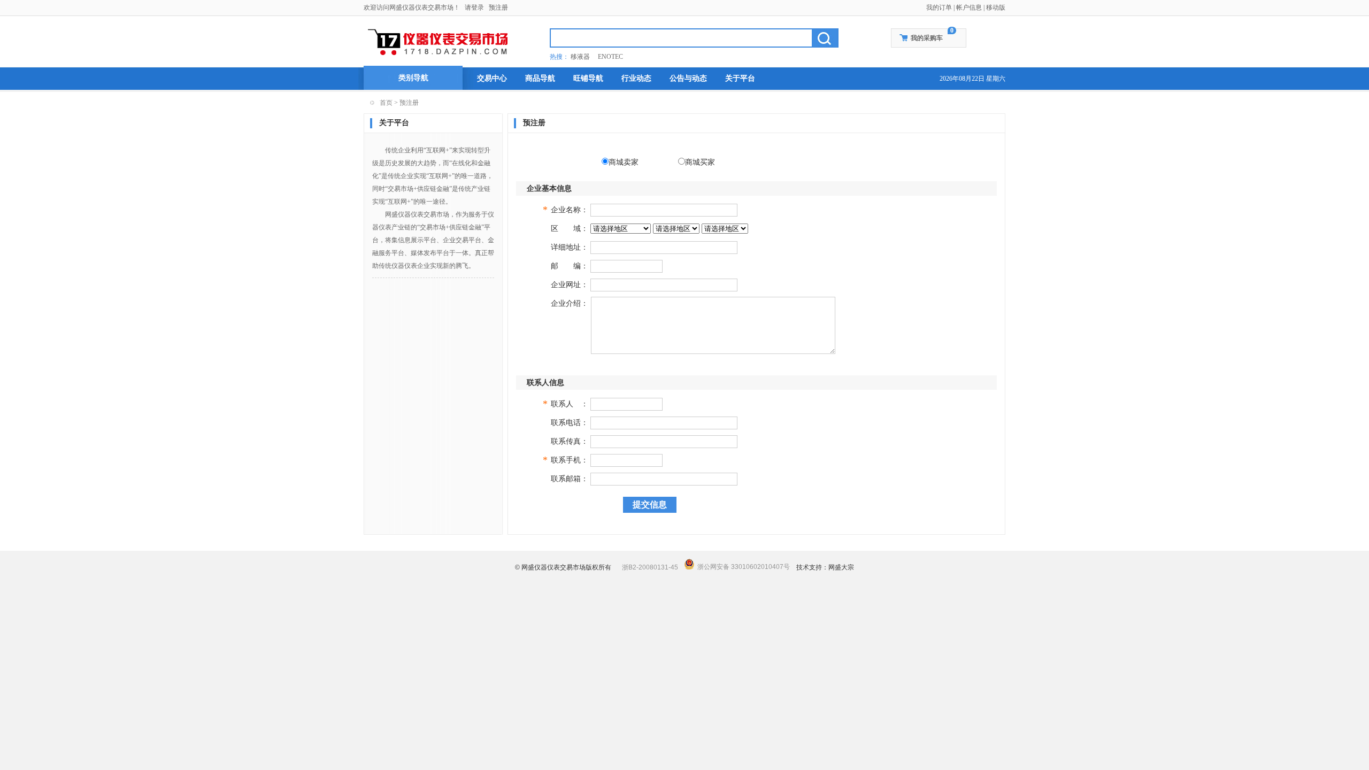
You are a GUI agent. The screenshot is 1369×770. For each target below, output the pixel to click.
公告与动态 (688, 78)
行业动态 (636, 78)
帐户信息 (969, 7)
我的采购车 (927, 38)
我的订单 (939, 7)
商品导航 (540, 78)
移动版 (995, 7)
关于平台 (740, 78)
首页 (386, 102)
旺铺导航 (588, 78)
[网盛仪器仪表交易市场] (439, 41)
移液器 (580, 56)
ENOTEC (610, 56)
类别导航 (413, 78)
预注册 (498, 7)
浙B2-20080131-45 (650, 567)
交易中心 (492, 78)
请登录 (474, 7)
